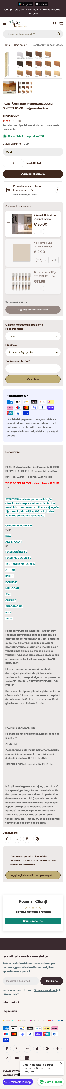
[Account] (54, 23)
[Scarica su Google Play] (25, 4)
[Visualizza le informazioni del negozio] (57, 190)
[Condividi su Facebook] (7, 839)
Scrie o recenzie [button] (33, 921)
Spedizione (25, 125)
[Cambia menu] (5, 23)
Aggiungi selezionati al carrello (33, 309)
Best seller (20, 44)
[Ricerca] (59, 34)
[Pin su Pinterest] (27, 839)
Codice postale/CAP (17, 361)
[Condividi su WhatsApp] (37, 839)
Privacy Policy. (11, 993)
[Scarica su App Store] (42, 4)
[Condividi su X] (17, 839)
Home (6, 44)
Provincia (11, 344)
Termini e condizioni (45, 990)
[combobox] (33, 34)
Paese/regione (14, 328)
